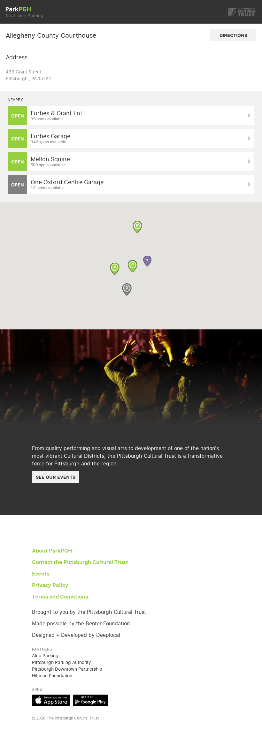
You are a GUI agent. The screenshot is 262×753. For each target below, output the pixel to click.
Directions (233, 35)
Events (41, 573)
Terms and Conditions (60, 596)
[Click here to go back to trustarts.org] (242, 12)
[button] (133, 267)
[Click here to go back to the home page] (18, 9)
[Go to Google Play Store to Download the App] (90, 704)
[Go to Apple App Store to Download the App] (51, 704)
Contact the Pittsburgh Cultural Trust (80, 562)
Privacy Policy (50, 585)
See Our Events (55, 477)
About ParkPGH (52, 550)
